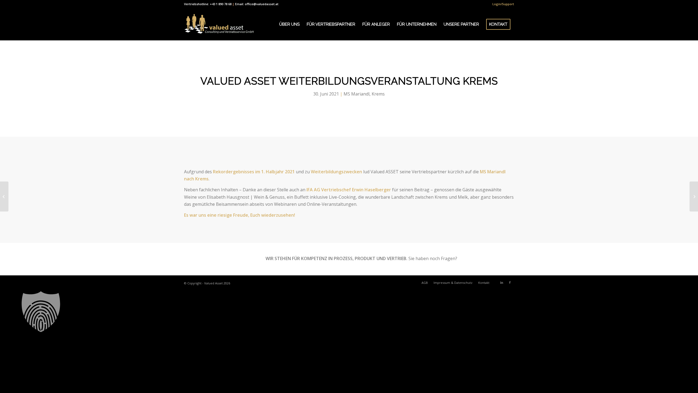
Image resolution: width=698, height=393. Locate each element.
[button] (349, 311)
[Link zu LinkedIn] (502, 282)
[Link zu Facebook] (510, 282)
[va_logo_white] (219, 24)
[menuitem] (502, 4)
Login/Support (503, 4)
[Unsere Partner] (4, 196)
